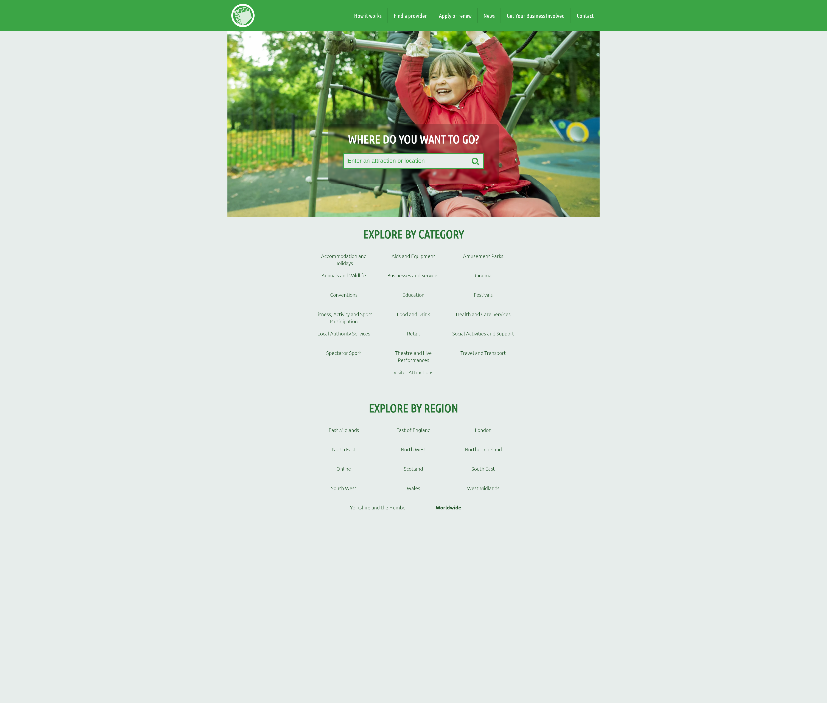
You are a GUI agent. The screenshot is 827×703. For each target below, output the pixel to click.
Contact (585, 15)
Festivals (483, 295)
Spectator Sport (343, 353)
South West (343, 488)
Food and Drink (413, 314)
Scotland (413, 469)
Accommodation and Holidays (344, 259)
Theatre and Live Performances (413, 356)
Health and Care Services (483, 314)
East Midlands (344, 430)
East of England (413, 430)
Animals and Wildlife (344, 275)
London (483, 430)
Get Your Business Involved (536, 15)
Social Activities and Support (483, 334)
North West (413, 449)
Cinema (483, 275)
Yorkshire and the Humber (378, 507)
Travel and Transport (483, 353)
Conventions (344, 295)
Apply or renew (455, 15)
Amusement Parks (483, 256)
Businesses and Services (413, 275)
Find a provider (410, 15)
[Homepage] (243, 15)
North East (344, 449)
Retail (413, 334)
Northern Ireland (483, 449)
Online (343, 469)
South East (483, 469)
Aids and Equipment (413, 256)
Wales (413, 488)
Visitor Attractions (413, 372)
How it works (368, 15)
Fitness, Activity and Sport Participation (344, 317)
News (489, 15)
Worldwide (448, 507)
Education (413, 295)
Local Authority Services (343, 334)
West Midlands (483, 488)
